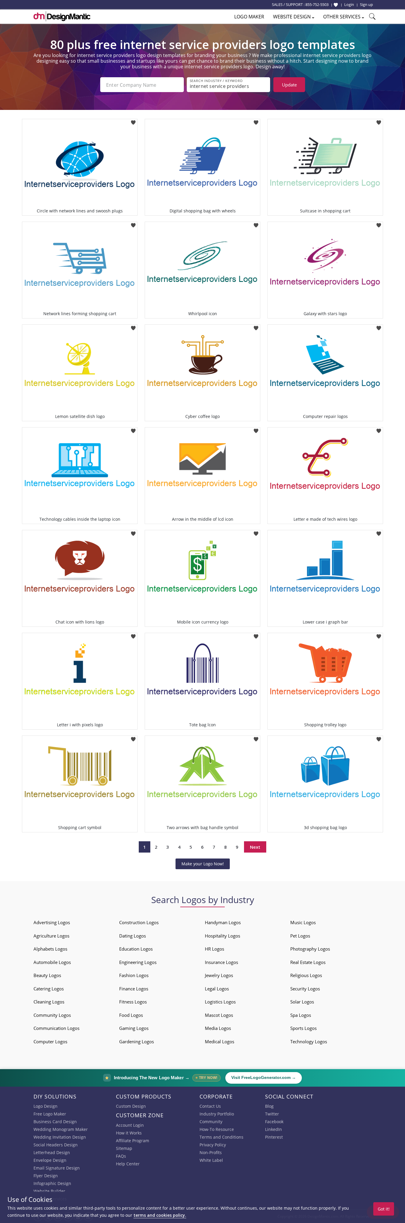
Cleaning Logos (49, 1002)
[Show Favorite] (335, 5)
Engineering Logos (138, 962)
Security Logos (305, 989)
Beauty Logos (47, 975)
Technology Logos (308, 1041)
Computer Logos (50, 1041)
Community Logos (52, 1015)
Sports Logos (303, 1028)
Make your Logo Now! (202, 864)
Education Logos (136, 949)
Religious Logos (306, 975)
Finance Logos (133, 989)
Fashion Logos (134, 975)
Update (289, 85)
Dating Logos (132, 936)
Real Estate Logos (308, 962)
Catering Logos (49, 989)
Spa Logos (300, 1015)
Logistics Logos (220, 1002)
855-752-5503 (317, 4)
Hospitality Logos (222, 936)
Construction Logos (139, 922)
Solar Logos (302, 1002)
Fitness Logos (133, 1002)
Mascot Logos (219, 1015)
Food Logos (131, 1015)
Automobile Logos (52, 962)
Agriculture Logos (51, 936)
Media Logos (218, 1028)
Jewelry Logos (219, 975)
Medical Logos (219, 1041)
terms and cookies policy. (159, 1215)
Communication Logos (56, 1028)
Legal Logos (217, 989)
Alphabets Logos (50, 949)
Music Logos (303, 922)
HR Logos (214, 949)
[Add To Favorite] (133, 121)
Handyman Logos (223, 922)
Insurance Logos (221, 962)
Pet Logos (300, 936)
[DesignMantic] (62, 16)
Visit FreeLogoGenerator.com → (263, 1077)
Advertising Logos (52, 922)
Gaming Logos (134, 1028)
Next (255, 847)
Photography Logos (310, 949)
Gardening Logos (136, 1041)
